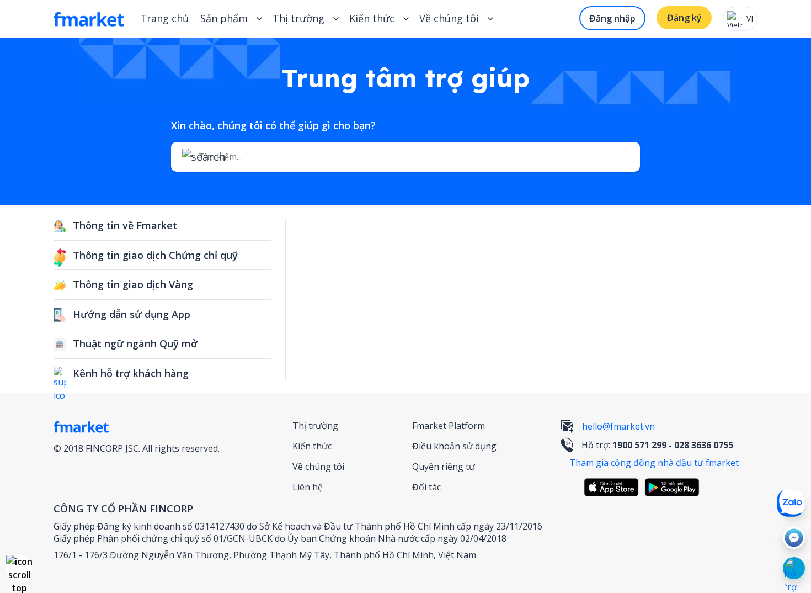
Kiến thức (371, 18)
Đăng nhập (612, 18)
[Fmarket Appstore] (614, 487)
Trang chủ (164, 18)
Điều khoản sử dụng (454, 446)
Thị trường (315, 426)
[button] (19, 568)
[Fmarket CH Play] (674, 487)
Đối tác (426, 487)
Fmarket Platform (448, 426)
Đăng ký (684, 18)
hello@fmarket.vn (618, 426)
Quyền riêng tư (443, 466)
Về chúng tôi (318, 466)
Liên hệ (307, 487)
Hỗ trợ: (657, 445)
